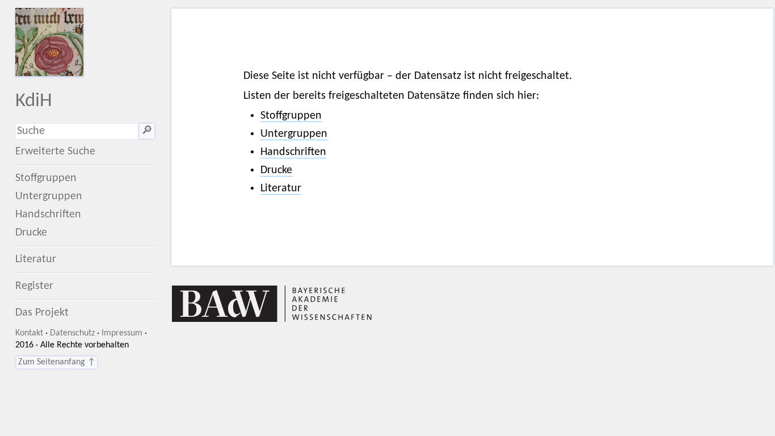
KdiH (33, 101)
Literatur (35, 259)
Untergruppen (48, 196)
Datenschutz (72, 333)
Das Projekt (42, 312)
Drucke (31, 232)
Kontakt (29, 333)
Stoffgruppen (46, 178)
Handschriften (48, 214)
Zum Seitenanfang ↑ (56, 362)
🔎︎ (147, 131)
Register (34, 286)
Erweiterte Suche (55, 151)
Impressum (122, 333)
